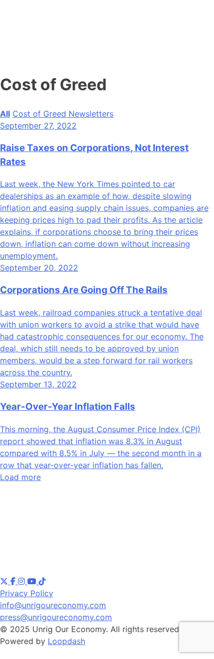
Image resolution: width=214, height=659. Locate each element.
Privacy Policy (26, 593)
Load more (20, 477)
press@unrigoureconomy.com (56, 617)
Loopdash (66, 641)
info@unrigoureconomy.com (53, 605)
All (5, 114)
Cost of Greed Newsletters (62, 114)
